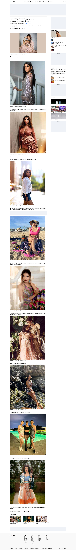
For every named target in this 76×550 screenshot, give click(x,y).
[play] (58, 101)
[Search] (63, 1)
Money (36, 1)
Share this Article (21, 23)
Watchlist (39, 539)
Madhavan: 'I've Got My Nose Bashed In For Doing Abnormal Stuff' (58, 70)
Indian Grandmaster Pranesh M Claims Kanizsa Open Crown (58, 74)
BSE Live (39, 536)
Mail (28, 1)
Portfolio (39, 540)
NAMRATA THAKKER (13, 21)
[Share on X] (59, 548)
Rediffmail (25, 536)
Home (25, 1)
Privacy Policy (20, 548)
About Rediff (11, 548)
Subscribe (26, 511)
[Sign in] (65, 1)
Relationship (47, 539)
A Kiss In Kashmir (54, 68)
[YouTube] (64, 548)
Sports (32, 539)
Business (32, 537)
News (31, 1)
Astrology (32, 543)
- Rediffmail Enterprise (26, 538)
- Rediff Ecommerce (26, 539)
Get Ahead (32, 541)
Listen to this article (14, 23)
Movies (13, 18)
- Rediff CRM (25, 541)
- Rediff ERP (25, 542)
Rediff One (25, 537)
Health (46, 536)
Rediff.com (44, 548)
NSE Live (39, 537)
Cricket (32, 540)
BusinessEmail (41, 1)
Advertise (16, 548)
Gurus (46, 1)
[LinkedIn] (65, 548)
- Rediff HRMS (25, 540)
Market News (40, 538)
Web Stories (53, 97)
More (51, 1)
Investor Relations (32, 548)
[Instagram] (62, 548)
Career (46, 538)
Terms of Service (26, 548)
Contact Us (37, 548)
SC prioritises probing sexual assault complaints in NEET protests (58, 72)
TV (48, 1)
